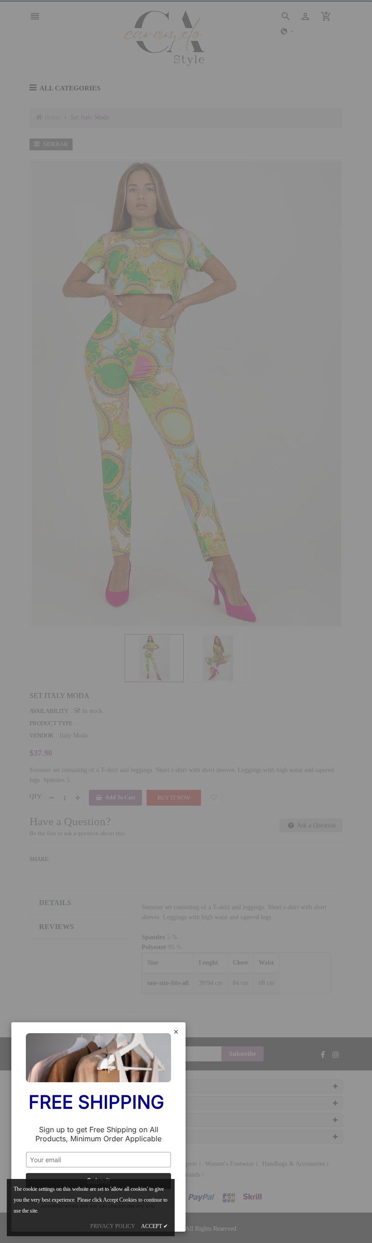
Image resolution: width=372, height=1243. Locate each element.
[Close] (176, 1032)
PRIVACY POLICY (112, 1226)
